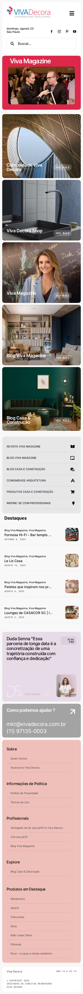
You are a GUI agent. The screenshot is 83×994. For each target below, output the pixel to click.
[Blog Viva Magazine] (41, 335)
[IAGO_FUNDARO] (72, 555)
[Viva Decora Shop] (41, 210)
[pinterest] (67, 31)
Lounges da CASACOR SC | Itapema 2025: (38, 613)
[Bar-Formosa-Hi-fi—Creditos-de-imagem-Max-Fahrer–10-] (72, 529)
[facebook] (51, 31)
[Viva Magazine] (41, 272)
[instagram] (59, 31)
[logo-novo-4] (29, 8)
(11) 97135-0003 (27, 731)
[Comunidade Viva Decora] (41, 146)
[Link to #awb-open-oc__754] (72, 13)
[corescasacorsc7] (72, 581)
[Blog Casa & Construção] (41, 399)
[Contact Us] (68, 721)
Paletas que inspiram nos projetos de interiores (41, 587)
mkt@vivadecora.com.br (36, 724)
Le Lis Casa (13, 561)
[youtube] (74, 31)
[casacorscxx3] (72, 607)
